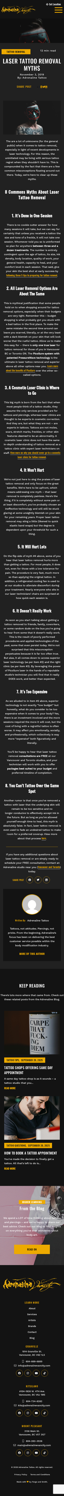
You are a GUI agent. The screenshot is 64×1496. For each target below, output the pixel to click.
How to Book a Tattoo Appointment (30, 1152)
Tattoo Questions (16, 1145)
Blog (32, 1338)
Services (32, 1314)
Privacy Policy (20, 1474)
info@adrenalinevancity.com (34, 1365)
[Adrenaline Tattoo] (28, 10)
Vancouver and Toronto (49, 867)
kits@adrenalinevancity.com (34, 1405)
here (44, 838)
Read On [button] (32, 1249)
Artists (32, 1320)
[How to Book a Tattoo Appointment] (32, 1138)
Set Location (55, 4)
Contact (32, 1332)
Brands (32, 1326)
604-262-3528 (34, 1441)
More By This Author (32, 954)
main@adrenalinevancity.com (34, 1445)
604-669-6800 (34, 1361)
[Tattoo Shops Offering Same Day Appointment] (32, 1052)
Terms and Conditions (40, 1474)
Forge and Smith (39, 1482)
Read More (10, 1088)
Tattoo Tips (13, 1060)
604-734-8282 (34, 1401)
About (32, 1308)
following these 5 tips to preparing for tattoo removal (31, 275)
